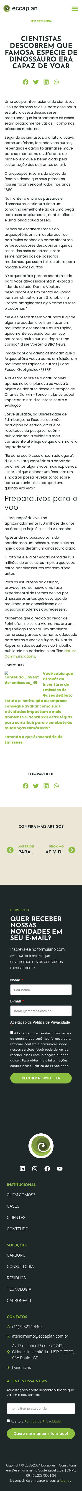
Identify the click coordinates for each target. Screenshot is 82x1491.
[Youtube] (60, 1168)
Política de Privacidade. (43, 1421)
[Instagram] (35, 1168)
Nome (15, 980)
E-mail (16, 1001)
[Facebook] (47, 1168)
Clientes (16, 1217)
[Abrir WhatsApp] (70, 1479)
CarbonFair (19, 1300)
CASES (13, 1206)
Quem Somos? (21, 1194)
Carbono (16, 1255)
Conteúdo (17, 1228)
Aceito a (36, 1421)
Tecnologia (19, 1289)
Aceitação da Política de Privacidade (40, 1022)
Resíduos (16, 1277)
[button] (74, 8)
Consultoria (20, 1266)
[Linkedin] (22, 1168)
